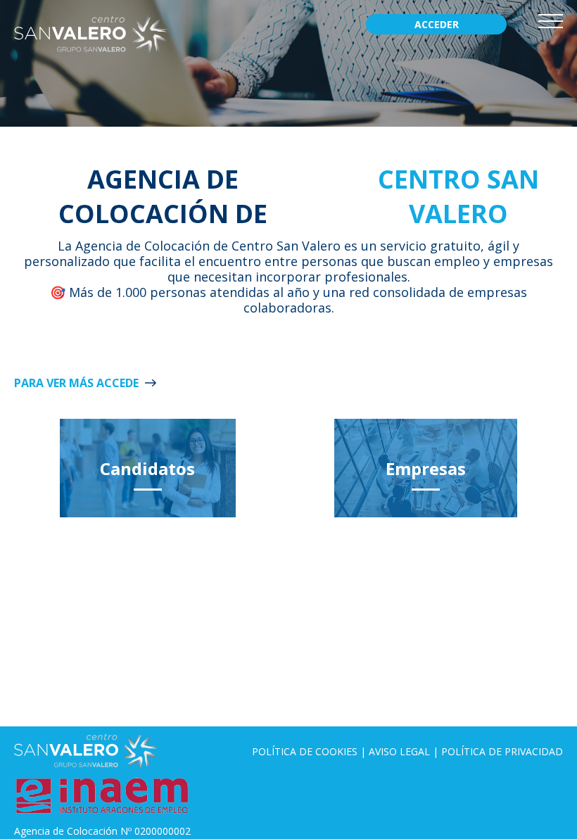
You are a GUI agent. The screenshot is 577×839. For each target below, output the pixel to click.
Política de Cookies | (310, 751)
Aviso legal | (405, 751)
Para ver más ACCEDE (76, 383)
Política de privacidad (502, 751)
